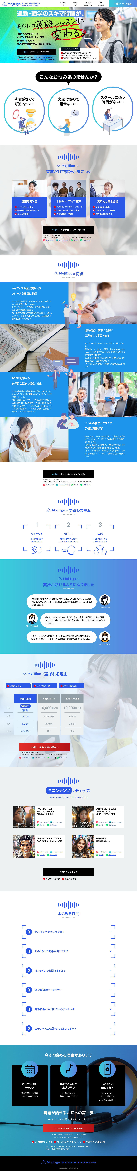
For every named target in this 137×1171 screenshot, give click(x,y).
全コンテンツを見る (68, 871)
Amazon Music (63, 240)
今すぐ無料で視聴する (49, 747)
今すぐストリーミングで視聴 (73, 229)
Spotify (75, 240)
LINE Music (86, 240)
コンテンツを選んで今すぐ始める (68, 1128)
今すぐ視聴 (127, 3)
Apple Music (50, 240)
